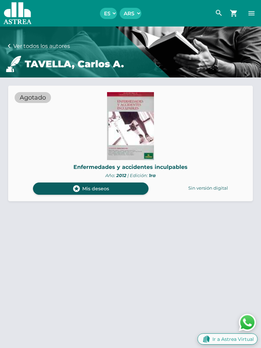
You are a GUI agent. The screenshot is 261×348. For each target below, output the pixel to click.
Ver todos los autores (41, 46)
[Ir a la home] (16, 13)
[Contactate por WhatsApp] (247, 322)
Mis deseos (90, 189)
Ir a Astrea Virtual (233, 339)
